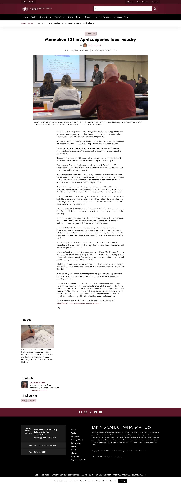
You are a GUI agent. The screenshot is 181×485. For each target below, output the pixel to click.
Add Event (130, 2)
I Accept (123, 481)
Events (70, 17)
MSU (24, 2)
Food (24, 401)
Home (25, 17)
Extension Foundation (103, 475)
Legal (37, 475)
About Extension (102, 17)
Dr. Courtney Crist (37, 383)
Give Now (155, 2)
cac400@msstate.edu (38, 390)
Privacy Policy (101, 481)
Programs (75, 436)
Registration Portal (121, 17)
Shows (74, 453)
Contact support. (115, 456)
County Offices (45, 17)
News (78, 17)
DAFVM (31, 2)
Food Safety (31, 401)
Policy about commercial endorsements (65, 475)
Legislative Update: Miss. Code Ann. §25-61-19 (129, 475)
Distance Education (143, 2)
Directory (88, 17)
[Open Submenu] (81, 17)
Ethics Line (45, 475)
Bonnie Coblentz (94, 45)
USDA (91, 475)
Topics (33, 17)
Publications (59, 17)
